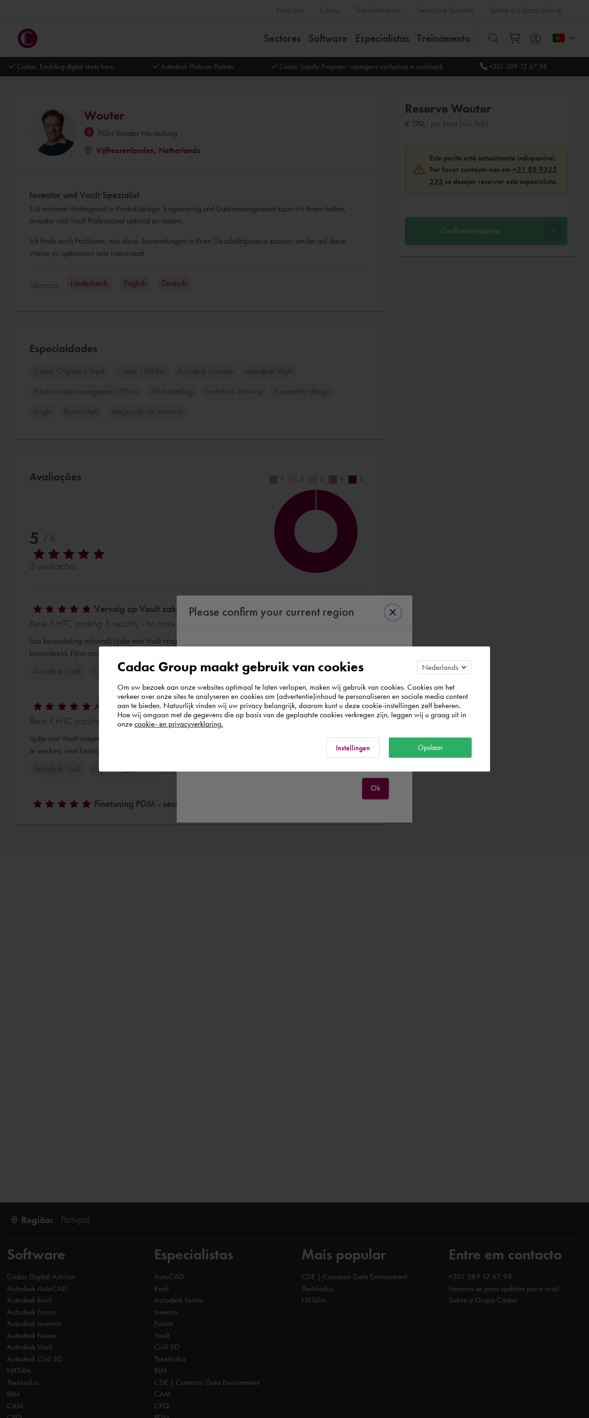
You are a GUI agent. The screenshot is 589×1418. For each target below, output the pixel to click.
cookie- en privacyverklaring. (178, 723)
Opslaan (430, 747)
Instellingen (353, 747)
